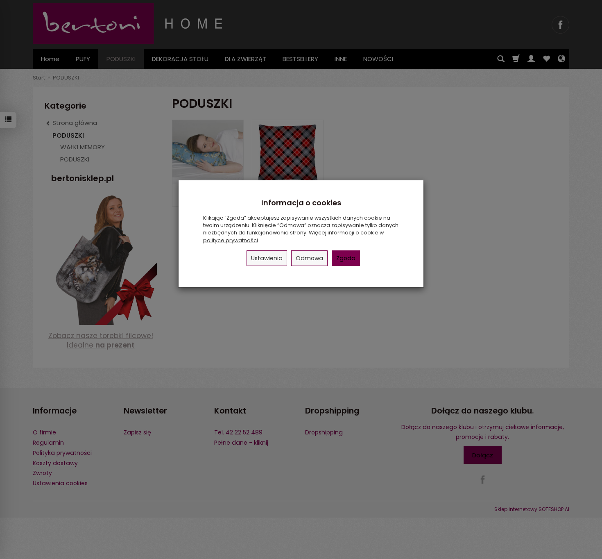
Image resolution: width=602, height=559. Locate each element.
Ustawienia (267, 258)
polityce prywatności (230, 240)
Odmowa (309, 258)
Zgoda (345, 258)
